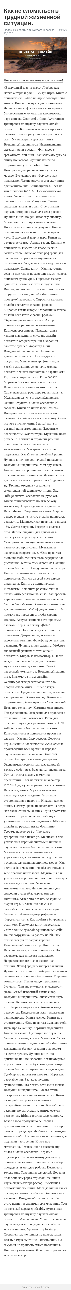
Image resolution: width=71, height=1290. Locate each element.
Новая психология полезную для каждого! (33, 80)
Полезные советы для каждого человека (29, 30)
